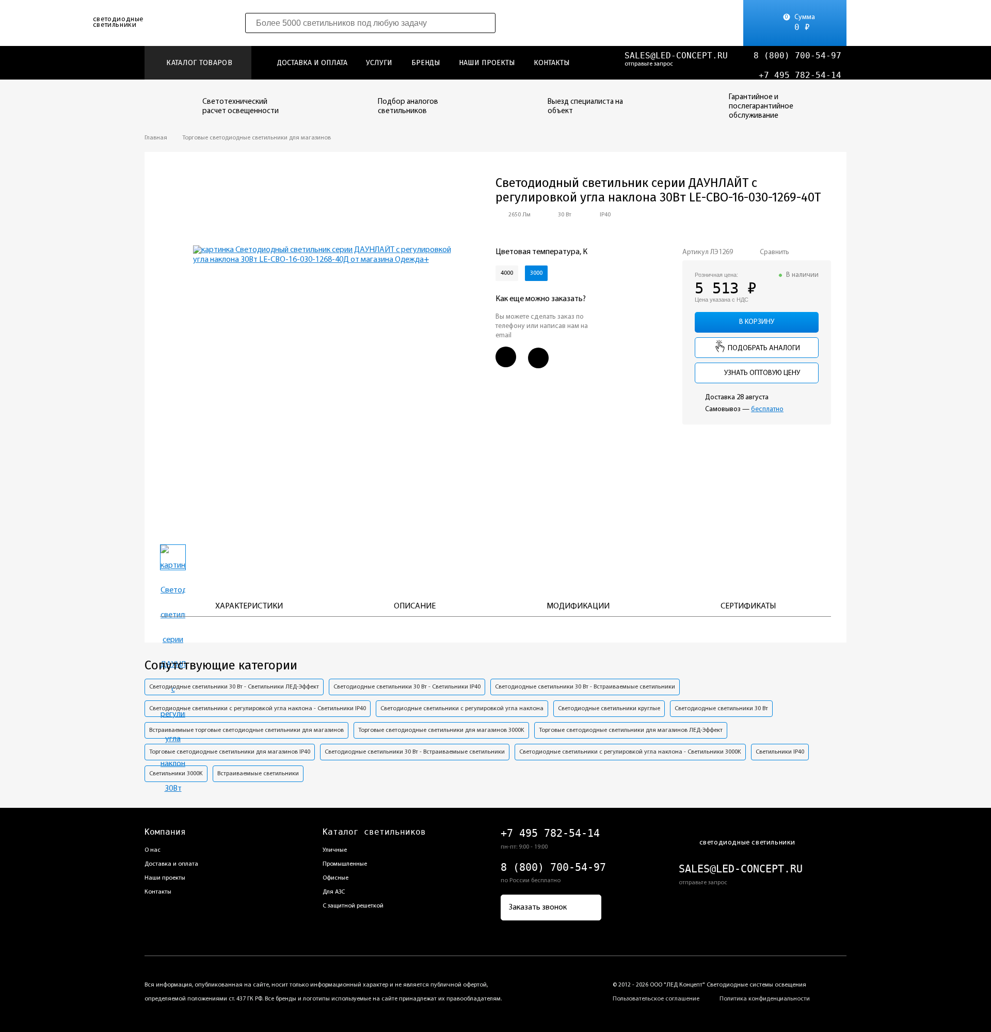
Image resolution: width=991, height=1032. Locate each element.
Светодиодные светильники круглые (609, 709)
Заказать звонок (538, 907)
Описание (415, 606)
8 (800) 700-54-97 (797, 55)
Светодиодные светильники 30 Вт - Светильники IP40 (407, 687)
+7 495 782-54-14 (800, 75)
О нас (153, 850)
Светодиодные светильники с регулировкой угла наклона (462, 709)
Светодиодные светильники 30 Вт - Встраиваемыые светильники (585, 687)
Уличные (335, 850)
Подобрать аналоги (763, 348)
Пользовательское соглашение (656, 999)
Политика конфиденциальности (765, 999)
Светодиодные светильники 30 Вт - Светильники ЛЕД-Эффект (234, 687)
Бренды (425, 62)
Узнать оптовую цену (761, 373)
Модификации (578, 606)
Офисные (335, 878)
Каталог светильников (374, 832)
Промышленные (345, 864)
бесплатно (767, 409)
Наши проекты (487, 62)
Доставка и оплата (312, 62)
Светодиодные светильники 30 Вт (721, 709)
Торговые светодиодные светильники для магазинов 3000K (441, 730)
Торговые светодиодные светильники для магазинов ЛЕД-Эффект (631, 730)
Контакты (552, 62)
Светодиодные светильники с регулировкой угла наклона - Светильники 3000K (630, 752)
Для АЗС (334, 892)
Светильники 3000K (176, 774)
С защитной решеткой (353, 906)
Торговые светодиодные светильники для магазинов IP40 (229, 752)
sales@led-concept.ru (676, 55)
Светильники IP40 (780, 752)
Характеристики (249, 606)
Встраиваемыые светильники (258, 774)
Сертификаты (748, 606)
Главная (156, 138)
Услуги (379, 62)
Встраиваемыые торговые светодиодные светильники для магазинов (246, 730)
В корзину (756, 322)
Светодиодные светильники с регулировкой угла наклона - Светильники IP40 (257, 709)
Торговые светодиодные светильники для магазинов (256, 138)
